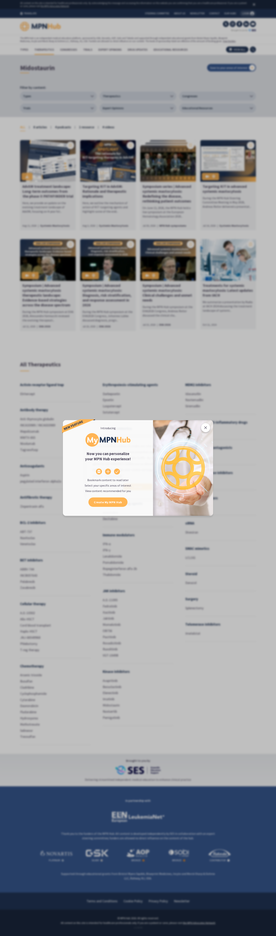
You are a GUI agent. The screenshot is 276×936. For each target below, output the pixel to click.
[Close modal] (205, 427)
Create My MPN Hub (108, 502)
